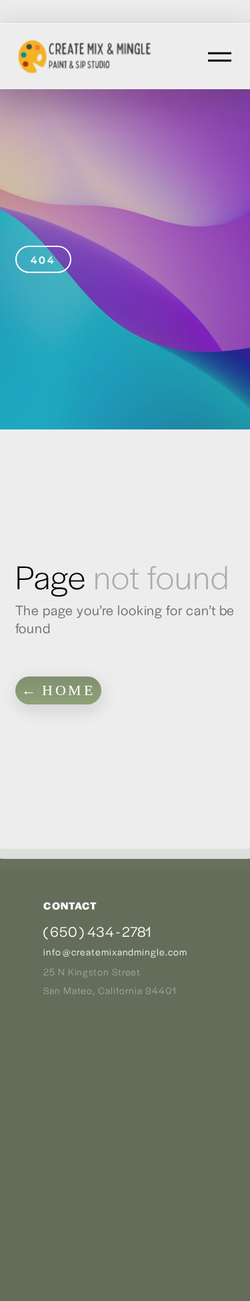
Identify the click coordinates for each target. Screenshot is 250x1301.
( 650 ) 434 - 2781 (97, 931)
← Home (58, 690)
